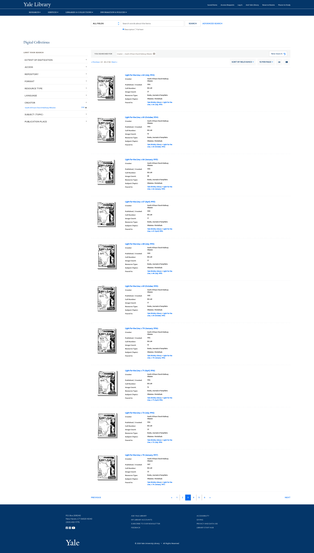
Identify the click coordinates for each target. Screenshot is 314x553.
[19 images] (106, 340)
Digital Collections (37, 42)
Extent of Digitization (39, 59)
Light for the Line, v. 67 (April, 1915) (140, 202)
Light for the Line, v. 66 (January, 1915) (141, 159)
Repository (32, 74)
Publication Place (36, 121)
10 (265, 62)
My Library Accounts (141, 520)
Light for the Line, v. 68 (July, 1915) (139, 244)
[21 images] (105, 87)
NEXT (287, 497)
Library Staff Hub (205, 528)
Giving (200, 520)
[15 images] (106, 129)
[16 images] (107, 382)
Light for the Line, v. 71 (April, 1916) (140, 371)
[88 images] (105, 171)
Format (29, 81)
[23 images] (106, 424)
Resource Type (33, 88)
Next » (114, 62)
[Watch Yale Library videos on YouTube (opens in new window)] (73, 528)
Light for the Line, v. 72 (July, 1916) (139, 413)
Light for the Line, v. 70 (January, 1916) (141, 328)
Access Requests (227, 5)
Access (29, 67)
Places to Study (284, 5)
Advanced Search (212, 23)
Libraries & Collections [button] (79, 12)
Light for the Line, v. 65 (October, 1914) (141, 117)
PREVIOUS (96, 497)
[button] (193, 23)
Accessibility (203, 516)
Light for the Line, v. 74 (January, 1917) (141, 455)
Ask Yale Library (252, 5)
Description (129, 29)
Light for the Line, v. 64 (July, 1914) (140, 75)
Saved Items (212, 5)
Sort (242, 62)
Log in (240, 5)
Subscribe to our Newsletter (145, 524)
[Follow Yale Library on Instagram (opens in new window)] (70, 528)
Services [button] (52, 12)
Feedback (135, 528)
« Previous (95, 62)
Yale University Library (44, 5)
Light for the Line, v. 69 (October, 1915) (141, 286)
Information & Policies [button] (112, 12)
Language (31, 95)
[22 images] (106, 466)
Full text (140, 29)
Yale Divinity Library (154, 102)
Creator (30, 102)
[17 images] (106, 213)
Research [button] (34, 12)
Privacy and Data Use (207, 524)
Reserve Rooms (268, 5)
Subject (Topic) (34, 114)
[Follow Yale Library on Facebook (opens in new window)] (67, 528)
